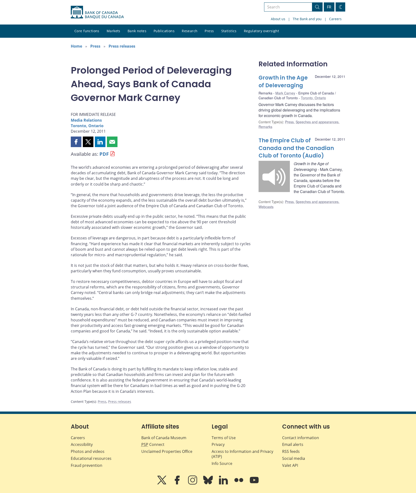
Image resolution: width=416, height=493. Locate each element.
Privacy (218, 444)
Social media (293, 458)
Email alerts (292, 444)
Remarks (265, 126)
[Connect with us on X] (162, 483)
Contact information (300, 437)
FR (329, 7)
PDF (104, 154)
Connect (152, 444)
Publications (164, 31)
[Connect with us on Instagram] (193, 483)
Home (76, 46)
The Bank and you (307, 19)
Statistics (229, 31)
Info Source (222, 463)
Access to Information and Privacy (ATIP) (242, 454)
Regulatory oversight (261, 31)
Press (209, 31)
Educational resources (91, 458)
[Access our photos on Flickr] (239, 483)
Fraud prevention (86, 465)
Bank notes (137, 31)
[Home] (97, 12)
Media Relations (86, 120)
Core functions (86, 31)
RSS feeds (291, 451)
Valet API (290, 465)
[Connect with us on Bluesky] (208, 483)
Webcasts (266, 206)
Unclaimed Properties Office (166, 451)
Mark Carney (285, 93)
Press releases (122, 46)
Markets (113, 31)
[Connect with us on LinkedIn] (224, 483)
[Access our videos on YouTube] (254, 483)
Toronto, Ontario (87, 125)
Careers (335, 19)
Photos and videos (87, 451)
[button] (76, 142)
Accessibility (82, 444)
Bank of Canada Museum (163, 437)
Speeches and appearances (317, 121)
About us (278, 19)
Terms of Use (224, 437)
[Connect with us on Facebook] (177, 483)
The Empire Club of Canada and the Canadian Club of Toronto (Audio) (296, 148)
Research (189, 31)
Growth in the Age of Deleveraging (283, 81)
